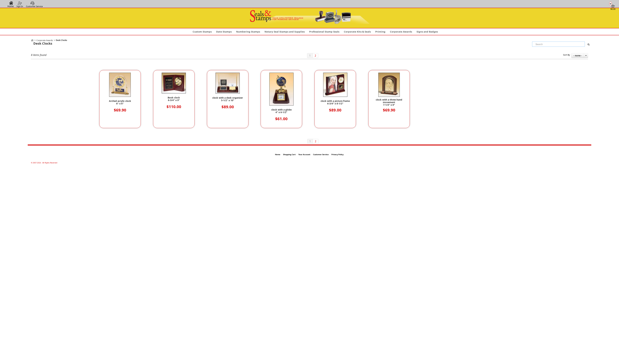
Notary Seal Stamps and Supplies (285, 31)
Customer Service (34, 6)
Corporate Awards (401, 31)
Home (10, 6)
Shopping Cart (289, 154)
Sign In (19, 6)
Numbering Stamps (248, 31)
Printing (380, 31)
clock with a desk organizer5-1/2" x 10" (227, 99)
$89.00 (227, 106)
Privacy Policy (337, 154)
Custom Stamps (202, 31)
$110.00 (174, 106)
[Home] (32, 40)
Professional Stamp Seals (324, 31)
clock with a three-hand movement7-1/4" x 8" (389, 102)
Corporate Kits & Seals (357, 31)
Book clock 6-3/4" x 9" (174, 99)
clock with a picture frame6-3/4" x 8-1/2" (335, 102)
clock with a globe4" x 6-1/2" (281, 111)
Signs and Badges (427, 31)
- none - (577, 55)
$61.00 (281, 118)
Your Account (304, 154)
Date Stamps (224, 31)
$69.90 (120, 110)
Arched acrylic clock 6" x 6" (120, 102)
